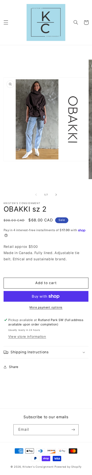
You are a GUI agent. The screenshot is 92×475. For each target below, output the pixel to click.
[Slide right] (56, 195)
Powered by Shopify (68, 466)
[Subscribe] (73, 429)
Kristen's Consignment (38, 466)
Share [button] (14, 367)
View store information (27, 337)
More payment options (46, 307)
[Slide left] (36, 195)
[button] (6, 22)
